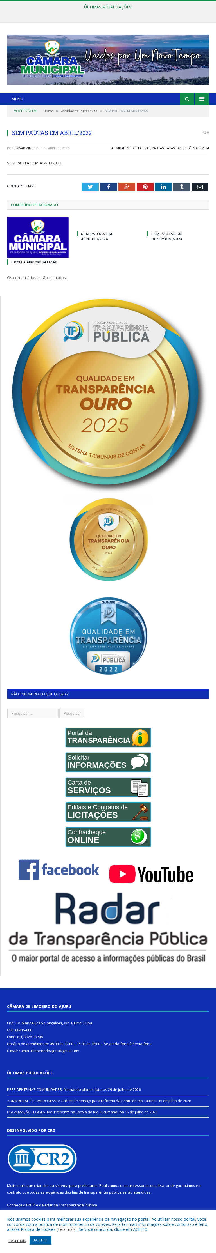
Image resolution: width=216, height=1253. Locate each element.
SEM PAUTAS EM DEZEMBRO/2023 (167, 236)
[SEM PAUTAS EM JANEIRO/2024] (108, 223)
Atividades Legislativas (130, 148)
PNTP (30, 1205)
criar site (41, 1185)
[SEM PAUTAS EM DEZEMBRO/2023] (178, 223)
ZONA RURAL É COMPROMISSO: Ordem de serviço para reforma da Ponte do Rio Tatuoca (107, 12)
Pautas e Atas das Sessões (34, 262)
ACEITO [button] (40, 1240)
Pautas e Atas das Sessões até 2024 (180, 148)
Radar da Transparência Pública (69, 1205)
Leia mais (66, 1229)
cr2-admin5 (23, 148)
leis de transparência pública (97, 1192)
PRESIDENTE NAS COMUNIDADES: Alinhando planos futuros (57, 1089)
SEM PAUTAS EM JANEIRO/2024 (96, 236)
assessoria (138, 1185)
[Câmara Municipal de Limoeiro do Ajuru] (108, 58)
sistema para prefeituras (76, 1185)
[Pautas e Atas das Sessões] (38, 237)
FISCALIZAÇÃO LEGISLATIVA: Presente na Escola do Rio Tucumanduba (65, 1111)
